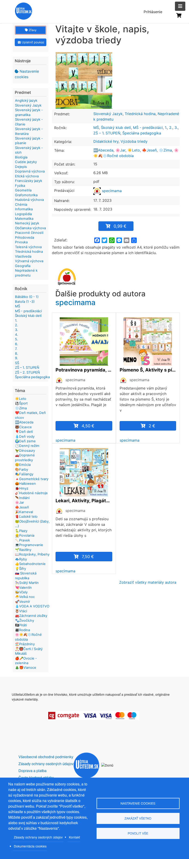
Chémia (21, 204)
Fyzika (20, 186)
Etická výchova (27, 176)
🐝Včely (21, 592)
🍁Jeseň (149, 150)
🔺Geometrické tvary (31, 479)
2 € (152, 425)
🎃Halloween (25, 484)
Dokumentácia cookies (30, 846)
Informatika (24, 209)
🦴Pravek (22, 540)
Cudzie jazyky (26, 162)
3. (176, 127)
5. (16, 339)
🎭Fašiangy (24, 474)
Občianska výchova (30, 228)
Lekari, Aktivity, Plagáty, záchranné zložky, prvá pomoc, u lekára (84, 500)
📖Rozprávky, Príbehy (32, 554)
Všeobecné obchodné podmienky (45, 756)
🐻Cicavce (23, 427)
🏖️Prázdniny (25, 644)
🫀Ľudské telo (26, 516)
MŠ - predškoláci (148, 127)
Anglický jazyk (26, 100)
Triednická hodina (140, 113)
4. (16, 335)
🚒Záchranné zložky (31, 616)
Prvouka (21, 242)
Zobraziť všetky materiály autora (147, 582)
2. (170, 127)
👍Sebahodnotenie (30, 564)
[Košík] (179, 15)
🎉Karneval (24, 512)
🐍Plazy (21, 531)
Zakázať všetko (137, 818)
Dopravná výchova (30, 171)
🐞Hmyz (21, 488)
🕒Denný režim (27, 446)
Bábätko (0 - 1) (26, 297)
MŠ (96, 127)
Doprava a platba (32, 770)
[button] (84, 80)
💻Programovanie (29, 545)
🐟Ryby (21, 559)
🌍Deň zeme (25, 441)
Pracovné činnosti (29, 233)
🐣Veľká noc (25, 597)
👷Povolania (24, 535)
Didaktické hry (105, 141)
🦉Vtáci (21, 611)
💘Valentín (23, 588)
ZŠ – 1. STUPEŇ (106, 133)
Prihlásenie (153, 11)
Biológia (21, 157)
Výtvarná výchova (29, 261)
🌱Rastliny (23, 550)
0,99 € (120, 226)
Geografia (22, 266)
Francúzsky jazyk (28, 181)
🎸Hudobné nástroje (31, 493)
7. (16, 349)
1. (166, 127)
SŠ (17, 363)
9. (16, 358)
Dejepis (21, 167)
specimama (111, 190)
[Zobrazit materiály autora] (59, 380)
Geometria (23, 190)
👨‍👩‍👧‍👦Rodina (22, 630)
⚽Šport (21, 403)
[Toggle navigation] (180, 6)
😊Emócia (23, 465)
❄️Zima (165, 150)
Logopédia (23, 214)
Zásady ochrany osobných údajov (38, 837)
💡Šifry (20, 569)
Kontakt (74, 837)
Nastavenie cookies (27, 74)
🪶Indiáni (22, 498)
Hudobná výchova (29, 200)
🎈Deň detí (24, 432)
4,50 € (88, 425)
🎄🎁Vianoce (25, 668)
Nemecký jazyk (27, 223)
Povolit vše (138, 833)
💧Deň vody (25, 436)
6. (16, 344)
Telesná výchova (28, 247)
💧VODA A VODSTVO (32, 606)
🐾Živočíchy (24, 620)
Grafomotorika (26, 195)
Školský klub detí (116, 127)
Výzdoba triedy (134, 141)
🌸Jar (120, 150)
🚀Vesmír (22, 602)
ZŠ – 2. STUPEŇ (27, 372)
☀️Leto (133, 150)
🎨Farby (21, 469)
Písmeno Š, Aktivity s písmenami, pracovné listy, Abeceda (148, 370)
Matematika (24, 219)
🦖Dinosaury (25, 451)
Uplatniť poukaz (32, 42)
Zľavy (32, 30)
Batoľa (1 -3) (25, 302)
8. (16, 353)
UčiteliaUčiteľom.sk (21, 11)
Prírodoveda (24, 237)
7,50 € (88, 556)
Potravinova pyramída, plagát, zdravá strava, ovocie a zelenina (84, 370)
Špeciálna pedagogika (141, 133)
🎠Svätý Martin (27, 583)
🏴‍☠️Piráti (21, 625)
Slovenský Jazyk (108, 113)
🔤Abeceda (103, 150)
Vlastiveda (23, 256)
